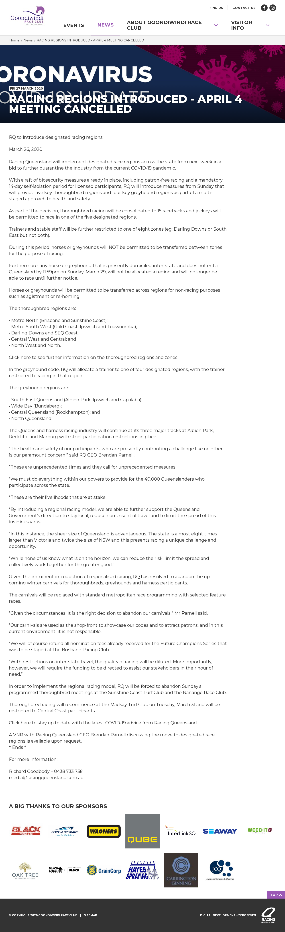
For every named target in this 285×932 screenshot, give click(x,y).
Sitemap (90, 915)
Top (274, 895)
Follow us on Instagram (272, 7)
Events (73, 25)
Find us (216, 8)
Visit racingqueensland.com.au (268, 915)
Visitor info (241, 25)
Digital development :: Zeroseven (228, 915)
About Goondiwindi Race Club (164, 25)
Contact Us (244, 8)
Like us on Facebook (264, 7)
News (105, 25)
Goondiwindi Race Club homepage (28, 16)
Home (14, 40)
